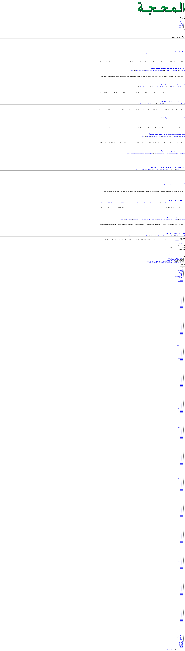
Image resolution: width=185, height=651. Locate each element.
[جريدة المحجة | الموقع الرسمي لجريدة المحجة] (161, 15)
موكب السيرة (147, 70)
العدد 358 (181, 501)
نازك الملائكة (108, 202)
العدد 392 (181, 532)
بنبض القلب (133, 202)
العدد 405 (181, 544)
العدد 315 (181, 469)
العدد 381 (181, 521)
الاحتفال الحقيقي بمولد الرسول (174, 259)
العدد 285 (181, 441)
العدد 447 (176, 219)
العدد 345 (181, 490)
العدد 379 (181, 520)
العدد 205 (181, 357)
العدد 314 (181, 468)
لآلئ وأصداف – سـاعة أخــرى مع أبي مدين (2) (174, 217)
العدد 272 (181, 429)
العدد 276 (181, 433)
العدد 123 (181, 285)
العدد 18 (181, 333)
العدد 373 (181, 514)
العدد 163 (181, 315)
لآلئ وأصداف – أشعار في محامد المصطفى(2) (176, 254)
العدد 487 (176, 53)
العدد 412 (181, 550)
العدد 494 (181, 628)
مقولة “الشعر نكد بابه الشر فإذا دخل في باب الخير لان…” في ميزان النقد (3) (167, 134)
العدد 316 (181, 470)
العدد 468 (181, 603)
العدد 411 (181, 549)
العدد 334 (181, 481)
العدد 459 (181, 595)
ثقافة (173, 202)
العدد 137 (181, 299)
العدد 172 (181, 325)
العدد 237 (181, 395)
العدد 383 (181, 523)
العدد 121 (181, 284)
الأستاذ (160, 235)
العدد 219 (181, 376)
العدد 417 (181, 555)
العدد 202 (181, 354)
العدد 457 (181, 593)
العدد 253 (181, 412)
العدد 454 (181, 590)
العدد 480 (172, 119)
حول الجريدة (181, 25)
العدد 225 (181, 383)
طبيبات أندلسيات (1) (180, 51)
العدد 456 (181, 592)
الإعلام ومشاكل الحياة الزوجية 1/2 (153, 262)
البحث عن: (183, 247)
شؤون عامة (169, 202)
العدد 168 (181, 320)
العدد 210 (181, 362)
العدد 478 (177, 169)
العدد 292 (181, 448)
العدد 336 (181, 483)
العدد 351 (181, 494)
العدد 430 (181, 567)
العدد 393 (181, 533)
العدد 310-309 (180, 465)
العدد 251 (181, 410)
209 (182, 269)
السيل (144, 202)
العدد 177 (181, 330)
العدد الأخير (181, 21)
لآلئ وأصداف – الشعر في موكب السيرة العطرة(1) (173, 151)
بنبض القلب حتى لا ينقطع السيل (126, 202)
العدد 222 (181, 380)
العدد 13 (181, 292)
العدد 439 (181, 575)
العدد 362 (181, 505)
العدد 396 (181, 536)
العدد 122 (181, 285)
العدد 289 (181, 445)
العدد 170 (181, 323)
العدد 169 (181, 321)
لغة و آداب (167, 70)
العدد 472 (181, 607)
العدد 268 (181, 426)
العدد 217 (181, 372)
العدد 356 (181, 499)
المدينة (149, 86)
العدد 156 (181, 311)
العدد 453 (181, 589)
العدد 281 (181, 438)
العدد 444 (176, 235)
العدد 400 (181, 540)
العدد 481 (176, 103)
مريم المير (140, 53)
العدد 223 (181, 381)
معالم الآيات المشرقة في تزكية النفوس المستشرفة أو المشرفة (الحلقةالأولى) (171, 252)
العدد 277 (181, 434)
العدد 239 (181, 397)
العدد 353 (181, 496)
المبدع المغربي (137, 202)
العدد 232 (181, 390)
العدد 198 (181, 348)
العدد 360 (181, 503)
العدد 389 (181, 529)
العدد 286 (181, 442)
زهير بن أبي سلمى (147, 186)
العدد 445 (181, 581)
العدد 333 (181, 480)
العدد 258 (181, 416)
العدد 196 (181, 346)
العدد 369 (181, 511)
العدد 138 (181, 300)
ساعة (137, 219)
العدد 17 (181, 322)
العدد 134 (181, 296)
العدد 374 (181, 515)
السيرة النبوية (175, 70)
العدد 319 (181, 473)
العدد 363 (181, 506)
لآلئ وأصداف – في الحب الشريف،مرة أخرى (174, 184)
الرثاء (158, 235)
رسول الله (145, 86)
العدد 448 (175, 202)
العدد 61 (181, 631)
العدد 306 (181, 462)
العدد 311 (181, 466)
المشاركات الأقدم (179, 243)
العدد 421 (181, 559)
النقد (157, 169)
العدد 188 (181, 338)
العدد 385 (181, 525)
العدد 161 (181, 314)
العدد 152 (181, 308)
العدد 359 (181, 502)
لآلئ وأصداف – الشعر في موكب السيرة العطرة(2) (173, 118)
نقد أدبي (127, 219)
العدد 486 (181, 621)
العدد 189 (181, 339)
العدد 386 (181, 526)
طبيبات (156, 53)
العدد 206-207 (180, 358)
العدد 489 (181, 624)
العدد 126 (181, 288)
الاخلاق (182, 274)
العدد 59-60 (181, 629)
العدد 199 (181, 349)
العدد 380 (181, 520)
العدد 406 (181, 545)
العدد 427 (181, 564)
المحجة (135, 53)
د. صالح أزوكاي (155, 136)
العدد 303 (181, 459)
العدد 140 (181, 303)
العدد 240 (181, 399)
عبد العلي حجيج (134, 235)
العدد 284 (181, 441)
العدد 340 (181, 487)
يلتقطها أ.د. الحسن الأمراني (140, 70)
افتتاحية (181, 273)
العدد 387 (181, 527)
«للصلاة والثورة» (155, 202)
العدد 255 (181, 414)
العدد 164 (181, 316)
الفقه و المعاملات (180, 636)
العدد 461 (181, 597)
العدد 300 (181, 456)
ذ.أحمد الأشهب (116, 202)
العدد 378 (181, 519)
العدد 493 (181, 627)
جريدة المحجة (179, 649)
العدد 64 (181, 633)
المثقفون (150, 70)
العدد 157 (181, 311)
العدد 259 (181, 417)
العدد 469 (181, 604)
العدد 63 (181, 632)
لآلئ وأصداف (141, 86)
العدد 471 (181, 606)
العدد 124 (181, 286)
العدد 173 (181, 326)
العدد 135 (181, 297)
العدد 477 (181, 612)
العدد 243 (181, 402)
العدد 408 (181, 546)
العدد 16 (181, 312)
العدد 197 (181, 347)
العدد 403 (181, 542)
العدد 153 (181, 309)
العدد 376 (181, 517)
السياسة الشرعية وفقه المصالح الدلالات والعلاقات (175, 251)
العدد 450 (181, 586)
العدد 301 (181, 457)
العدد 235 (181, 393)
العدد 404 (181, 543)
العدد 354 (181, 497)
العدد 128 (181, 290)
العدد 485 (181, 620)
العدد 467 (181, 602)
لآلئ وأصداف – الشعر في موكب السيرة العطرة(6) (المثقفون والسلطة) (168, 68)
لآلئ (135, 219)
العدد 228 (181, 386)
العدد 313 (181, 467)
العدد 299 (181, 455)
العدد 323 (181, 477)
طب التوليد (160, 53)
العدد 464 (181, 599)
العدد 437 (181, 573)
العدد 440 (181, 576)
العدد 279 (181, 436)
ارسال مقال (181, 27)
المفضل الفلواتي (146, 235)
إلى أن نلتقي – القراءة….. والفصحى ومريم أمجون (175, 253)
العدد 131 (181, 293)
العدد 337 (181, 484)
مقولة (152, 136)
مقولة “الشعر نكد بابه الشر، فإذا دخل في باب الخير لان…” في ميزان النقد (168, 167)
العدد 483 (181, 618)
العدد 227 (181, 385)
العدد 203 (181, 355)
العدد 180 (181, 334)
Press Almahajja (169, 649)
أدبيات (147, 219)
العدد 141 (181, 304)
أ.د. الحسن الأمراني (161, 86)
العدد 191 (181, 342)
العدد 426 (181, 563)
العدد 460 (181, 596)
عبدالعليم (181, 258)
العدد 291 (181, 447)
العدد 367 (181, 510)
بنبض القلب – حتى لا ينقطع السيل (177, 200)
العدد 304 (181, 460)
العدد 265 (181, 423)
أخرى (150, 219)
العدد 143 (181, 306)
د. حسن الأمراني (141, 219)
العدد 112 (181, 282)
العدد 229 (181, 387)
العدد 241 (181, 400)
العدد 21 (181, 361)
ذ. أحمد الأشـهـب (101, 202)
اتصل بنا (181, 26)
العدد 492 (181, 626)
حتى (119, 202)
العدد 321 (181, 475)
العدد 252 (181, 411)
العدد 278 (181, 435)
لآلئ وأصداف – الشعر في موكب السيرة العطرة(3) (173, 101)
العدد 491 (181, 625)
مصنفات (181, 648)
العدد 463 (181, 598)
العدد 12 (181, 283)
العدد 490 (181, 624)
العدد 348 (181, 493)
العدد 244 (181, 403)
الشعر (163, 53)
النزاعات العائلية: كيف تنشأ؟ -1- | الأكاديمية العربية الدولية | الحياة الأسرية (171, 262)
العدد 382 (181, 522)
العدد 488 (181, 623)
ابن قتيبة (167, 169)
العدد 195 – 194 (180, 345)
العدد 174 (181, 327)
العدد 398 (181, 538)
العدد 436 (181, 572)
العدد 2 (182, 350)
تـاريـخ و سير (181, 638)
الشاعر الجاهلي (155, 186)
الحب (164, 186)
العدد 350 (181, 493)
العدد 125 (181, 287)
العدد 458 (181, 594)
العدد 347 (181, 492)
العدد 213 (181, 366)
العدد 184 (181, 337)
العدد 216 (181, 371)
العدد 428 (181, 565)
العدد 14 (181, 302)
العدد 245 (181, 404)
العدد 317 (181, 471)
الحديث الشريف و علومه (179, 276)
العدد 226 (181, 384)
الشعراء (155, 119)
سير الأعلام (181, 643)
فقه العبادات (181, 645)
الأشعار (151, 202)
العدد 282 (181, 439)
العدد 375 (181, 516)
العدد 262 (181, 420)
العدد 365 (181, 508)
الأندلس (166, 53)
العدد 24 (181, 398)
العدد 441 (181, 577)
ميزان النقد (148, 136)
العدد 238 (181, 396)
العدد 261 (181, 419)
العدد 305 (181, 461)
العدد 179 (181, 332)
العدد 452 (181, 588)
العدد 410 (181, 548)
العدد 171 (181, 324)
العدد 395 (181, 535)
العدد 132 (181, 294)
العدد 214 (181, 368)
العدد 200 (181, 352)
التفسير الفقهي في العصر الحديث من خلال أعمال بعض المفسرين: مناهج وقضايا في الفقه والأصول (160, 261)
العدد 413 (181, 551)
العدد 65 (181, 634)
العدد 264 (181, 422)
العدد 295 (181, 451)
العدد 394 (181, 534)
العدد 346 (181, 491)
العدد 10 (181, 279)
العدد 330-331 (180, 478)
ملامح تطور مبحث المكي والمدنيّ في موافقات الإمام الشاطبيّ (173, 251)
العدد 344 (181, 489)
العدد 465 (181, 600)
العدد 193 (181, 344)
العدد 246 (181, 405)
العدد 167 (181, 319)
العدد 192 (181, 343)
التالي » (176, 240)
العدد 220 (181, 378)
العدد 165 (181, 317)
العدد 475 (181, 610)
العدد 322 (181, 476)
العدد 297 (181, 453)
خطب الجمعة (181, 642)
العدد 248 (181, 407)
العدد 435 (181, 572)
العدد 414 (181, 552)
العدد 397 (181, 537)
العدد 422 (181, 560)
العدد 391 (181, 531)
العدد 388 (181, 528)
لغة (133, 219)
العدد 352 (181, 495)
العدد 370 (181, 512)
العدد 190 (181, 341)
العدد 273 (181, 430)
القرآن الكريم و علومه (179, 637)
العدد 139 (181, 301)
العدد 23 (181, 388)
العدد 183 (181, 337)
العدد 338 (181, 485)
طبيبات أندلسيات (152, 53)
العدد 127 (181, 289)
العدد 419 (181, 557)
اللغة (150, 235)
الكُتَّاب (182, 23)
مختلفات (162, 202)
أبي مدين (152, 219)
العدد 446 (181, 582)
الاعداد (182, 275)
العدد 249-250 (180, 408)
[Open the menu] (184, 29)
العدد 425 (181, 562)
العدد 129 (181, 291)
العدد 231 (181, 389)
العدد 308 (181, 464)
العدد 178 (181, 331)
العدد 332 (181, 479)
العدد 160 (181, 313)
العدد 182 (181, 336)
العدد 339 (181, 486)
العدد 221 (181, 379)
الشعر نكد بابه (164, 136)
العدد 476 (181, 611)
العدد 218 (181, 374)
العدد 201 (181, 353)
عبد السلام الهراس (141, 235)
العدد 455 (181, 591)
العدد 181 (181, 335)
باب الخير (159, 136)
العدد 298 (181, 454)
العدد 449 (181, 585)
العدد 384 (181, 524)
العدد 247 (181, 406)
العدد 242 (181, 401)
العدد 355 (181, 498)
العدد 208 (181, 359)
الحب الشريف (160, 186)
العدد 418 (181, 556)
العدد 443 (181, 579)
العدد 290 (181, 446)
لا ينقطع (112, 202)
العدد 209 (181, 360)
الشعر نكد (159, 169)
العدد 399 (181, 539)
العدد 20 (181, 351)
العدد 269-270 (180, 427)
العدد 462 (181, 598)
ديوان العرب (151, 153)
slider (182, 271)
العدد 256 (181, 415)
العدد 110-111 (180, 281)
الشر (165, 169)
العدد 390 (181, 530)
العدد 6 (182, 630)
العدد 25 (181, 409)
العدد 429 (181, 566)
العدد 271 (181, 428)
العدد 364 (181, 507)
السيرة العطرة (157, 70)
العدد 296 (181, 452)
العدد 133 (181, 295)
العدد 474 (181, 609)
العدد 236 (181, 394)
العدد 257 (181, 415)
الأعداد (182, 22)
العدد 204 (181, 356)
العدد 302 (181, 458)
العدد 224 (181, 382)
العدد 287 (181, 443)
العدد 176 (181, 329)
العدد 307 (181, 463)
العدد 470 (181, 605)
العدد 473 (181, 608)
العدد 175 (181, 328)
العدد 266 (181, 424)
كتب (182, 24)
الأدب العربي (164, 235)
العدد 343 (181, 488)
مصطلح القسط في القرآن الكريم (173, 258)
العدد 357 (181, 500)
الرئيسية (181, 20)
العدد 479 (176, 136)
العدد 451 (181, 587)
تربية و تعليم (172, 53)
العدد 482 (172, 86)
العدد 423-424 (180, 561)
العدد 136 (181, 298)
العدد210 (181, 635)
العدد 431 (181, 568)
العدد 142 (181, 305)
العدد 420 (181, 558)
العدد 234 (181, 392)
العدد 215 (181, 369)
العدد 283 (181, 440)
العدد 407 (181, 546)
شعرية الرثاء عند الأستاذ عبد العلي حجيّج (175, 233)
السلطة (161, 70)
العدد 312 (181, 467)
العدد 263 (181, 421)
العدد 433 (181, 570)
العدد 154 (181, 310)
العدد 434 (181, 571)
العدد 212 (181, 365)
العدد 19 (181, 340)
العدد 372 (181, 513)
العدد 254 (181, 413)
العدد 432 (181, 569)
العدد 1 (182, 278)
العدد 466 (181, 601)
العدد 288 (181, 444)
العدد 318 (181, 472)
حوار (182, 641)
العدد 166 (181, 318)
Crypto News (180, 270)
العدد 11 (181, 280)
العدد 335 (181, 482)
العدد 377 (181, 518)
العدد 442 (181, 578)
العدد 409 (181, 547)
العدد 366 (181, 509)
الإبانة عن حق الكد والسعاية (171, 260)
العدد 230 (181, 389)
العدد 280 (181, 437)
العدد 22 (181, 377)
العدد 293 (181, 449)
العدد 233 (181, 391)
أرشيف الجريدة (180, 272)
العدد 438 (181, 574)
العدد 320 (181, 474)
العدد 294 (181, 450)
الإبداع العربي (147, 202)
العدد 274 (181, 431)
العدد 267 (181, 425)
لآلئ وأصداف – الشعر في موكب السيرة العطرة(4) (173, 84)
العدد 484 (171, 70)
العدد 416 (181, 554)
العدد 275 (181, 432)
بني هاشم (152, 119)
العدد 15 (181, 307)
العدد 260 (181, 418)
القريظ (153, 235)
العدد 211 (181, 363)
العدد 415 (181, 553)
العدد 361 (181, 504)
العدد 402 (181, 541)
